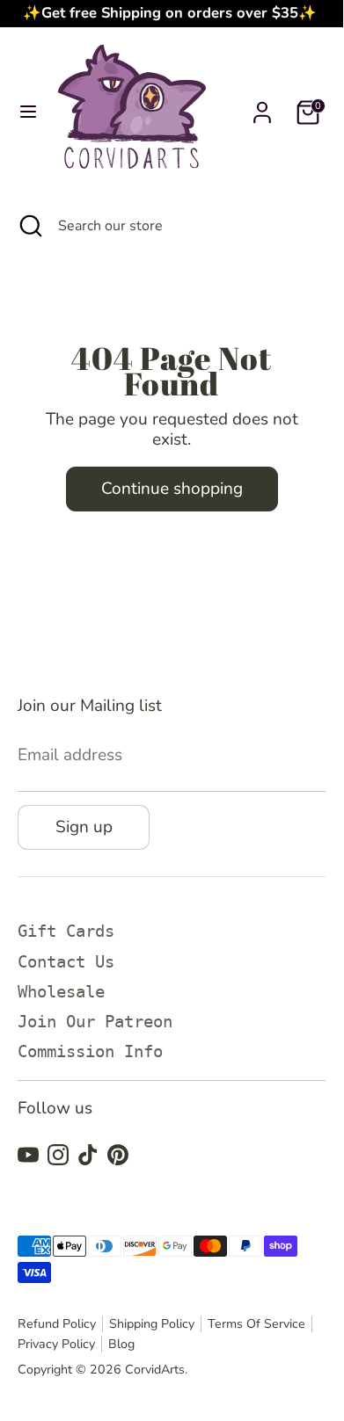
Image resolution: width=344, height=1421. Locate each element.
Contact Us (66, 961)
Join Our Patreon (95, 1021)
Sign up (84, 827)
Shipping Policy (151, 1324)
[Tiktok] (88, 1154)
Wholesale (61, 991)
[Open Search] (29, 225)
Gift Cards (66, 930)
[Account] (262, 104)
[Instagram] (58, 1154)
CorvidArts (155, 1369)
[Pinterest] (117, 1154)
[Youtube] (28, 1154)
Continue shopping (172, 488)
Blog (121, 1344)
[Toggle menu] (28, 113)
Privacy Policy (56, 1344)
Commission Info (90, 1051)
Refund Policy (57, 1324)
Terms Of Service (256, 1324)
